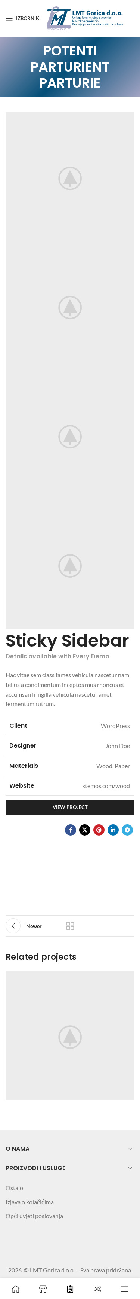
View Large (127, 977)
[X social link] (84, 830)
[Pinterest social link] (99, 830)
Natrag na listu (70, 925)
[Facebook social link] (70, 830)
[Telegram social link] (127, 830)
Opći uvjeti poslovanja (34, 1215)
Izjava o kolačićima (30, 1201)
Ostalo (14, 1187)
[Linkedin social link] (113, 830)
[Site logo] (86, 17)
